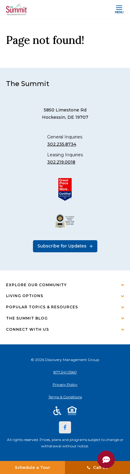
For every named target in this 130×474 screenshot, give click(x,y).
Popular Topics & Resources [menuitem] (42, 307)
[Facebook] (65, 427)
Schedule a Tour (32, 467)
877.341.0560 (65, 372)
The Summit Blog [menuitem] (27, 318)
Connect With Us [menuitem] (27, 329)
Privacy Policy (65, 384)
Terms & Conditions (65, 397)
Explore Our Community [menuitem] (36, 285)
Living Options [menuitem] (24, 295)
